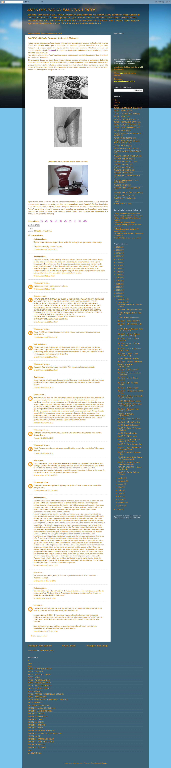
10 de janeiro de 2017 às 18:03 (45, 581)
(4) (56, 221)
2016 (118, 278)
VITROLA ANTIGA (120, 204)
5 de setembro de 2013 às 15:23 (45, 475)
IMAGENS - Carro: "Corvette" (128, 370)
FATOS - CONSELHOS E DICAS (126, 108)
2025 (118, 250)
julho (120, 487)
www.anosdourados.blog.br (124, 81)
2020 (118, 265)
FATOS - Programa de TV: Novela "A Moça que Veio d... (130, 458)
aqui (121, 73)
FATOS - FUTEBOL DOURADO (125, 114)
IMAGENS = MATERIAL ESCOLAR (127, 188)
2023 (118, 256)
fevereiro (121, 502)
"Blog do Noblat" (121, 213)
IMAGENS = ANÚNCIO (122, 159)
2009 (118, 509)
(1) (42, 221)
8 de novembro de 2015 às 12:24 (45, 565)
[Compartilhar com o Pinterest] (38, 225)
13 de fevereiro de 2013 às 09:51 (45, 337)
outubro (121, 478)
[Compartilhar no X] (34, 225)
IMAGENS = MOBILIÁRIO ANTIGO (127, 193)
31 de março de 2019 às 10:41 (45, 598)
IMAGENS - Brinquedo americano (130, 310)
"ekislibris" (118, 238)
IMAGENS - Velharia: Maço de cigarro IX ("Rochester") (129, 440)
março (120, 499)
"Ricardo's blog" (121, 225)
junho (120, 490)
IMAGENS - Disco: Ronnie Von (129, 321)
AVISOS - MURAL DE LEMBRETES (126, 366)
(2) (46, 221)
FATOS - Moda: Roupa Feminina (129, 401)
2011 (118, 293)
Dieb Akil (37, 344)
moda (116, 201)
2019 (118, 268)
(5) (61, 221)
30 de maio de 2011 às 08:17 (44, 276)
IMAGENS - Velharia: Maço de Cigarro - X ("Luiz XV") (129, 335)
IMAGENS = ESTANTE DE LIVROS (127, 176)
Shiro (36, 460)
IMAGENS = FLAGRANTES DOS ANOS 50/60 (45, 733)
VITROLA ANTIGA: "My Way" (128, 359)
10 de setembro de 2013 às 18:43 (46, 490)
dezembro (122, 299)
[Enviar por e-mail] (29, 225)
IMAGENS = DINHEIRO (122, 170)
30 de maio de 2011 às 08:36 (44, 289)
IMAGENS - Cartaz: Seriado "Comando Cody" (128, 355)
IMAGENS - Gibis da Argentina (129, 422)
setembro (121, 481)
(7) (70, 221)
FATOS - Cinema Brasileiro (127, 433)
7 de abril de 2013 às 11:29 (43, 438)
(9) (80, 221)
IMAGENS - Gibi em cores (127, 436)
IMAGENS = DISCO (121, 173)
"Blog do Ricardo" (122, 218)
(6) (65, 221)
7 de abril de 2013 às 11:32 (43, 453)
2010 (118, 296)
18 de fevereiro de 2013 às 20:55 (45, 357)
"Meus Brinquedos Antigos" (126, 229)
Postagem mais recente (40, 645)
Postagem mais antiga (97, 645)
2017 (118, 275)
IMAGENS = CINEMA (122, 167)
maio (120, 493)
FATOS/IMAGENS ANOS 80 (124, 148)
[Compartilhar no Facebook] (36, 225)
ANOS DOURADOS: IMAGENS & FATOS (61, 10)
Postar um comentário (39, 636)
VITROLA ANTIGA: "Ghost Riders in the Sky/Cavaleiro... (130, 405)
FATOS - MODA (119, 116)
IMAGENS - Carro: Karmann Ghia (130, 444)
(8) (75, 221)
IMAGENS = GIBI (120, 185)
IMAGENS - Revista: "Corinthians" (130, 362)
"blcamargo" (38, 283)
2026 (118, 247)
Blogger (104, 763)
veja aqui (52, 50)
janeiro (120, 506)
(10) (85, 221)
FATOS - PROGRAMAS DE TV (125, 122)
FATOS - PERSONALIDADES (124, 119)
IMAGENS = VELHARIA (43, 231)
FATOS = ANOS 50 (121, 131)
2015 (118, 281)
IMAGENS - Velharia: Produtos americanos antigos (129, 463)
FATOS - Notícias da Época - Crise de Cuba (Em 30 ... (130, 330)
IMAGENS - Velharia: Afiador (128, 388)
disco (116, 105)
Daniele (36, 395)
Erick (36, 605)
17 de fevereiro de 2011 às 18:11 (45, 249)
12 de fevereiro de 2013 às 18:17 (45, 322)
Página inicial (68, 645)
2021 (118, 262)
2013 (118, 287)
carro (115, 102)
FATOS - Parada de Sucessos (128, 318)
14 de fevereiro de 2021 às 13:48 (45, 631)
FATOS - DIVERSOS (121, 111)
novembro (122, 302)
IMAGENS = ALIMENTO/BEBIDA (126, 156)
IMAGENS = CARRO (121, 164)
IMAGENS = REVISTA (122, 195)
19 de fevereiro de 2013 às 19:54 (45, 370)
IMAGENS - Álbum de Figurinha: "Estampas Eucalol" (129, 448)
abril (120, 496)
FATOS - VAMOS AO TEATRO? (125, 125)
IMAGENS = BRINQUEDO (123, 162)
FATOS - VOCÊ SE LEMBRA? (125, 128)
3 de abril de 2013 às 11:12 (43, 423)
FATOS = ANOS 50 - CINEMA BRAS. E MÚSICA (46, 694)
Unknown (37, 296)
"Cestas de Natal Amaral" (125, 233)
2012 (118, 290)
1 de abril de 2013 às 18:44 (43, 388)
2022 (118, 259)
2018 (118, 272)
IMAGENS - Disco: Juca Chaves (129, 419)
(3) (51, 221)
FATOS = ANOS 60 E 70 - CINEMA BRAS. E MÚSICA (126, 142)
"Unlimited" (119, 222)
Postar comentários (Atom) (44, 650)
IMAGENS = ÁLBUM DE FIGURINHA (127, 151)
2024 (118, 253)
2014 (118, 284)
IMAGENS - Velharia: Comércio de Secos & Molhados (130, 397)
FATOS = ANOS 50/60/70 (123, 138)
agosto (121, 484)
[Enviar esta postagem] (31, 228)
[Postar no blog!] (31, 225)
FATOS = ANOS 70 (121, 146)
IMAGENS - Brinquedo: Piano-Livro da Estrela (129, 410)
